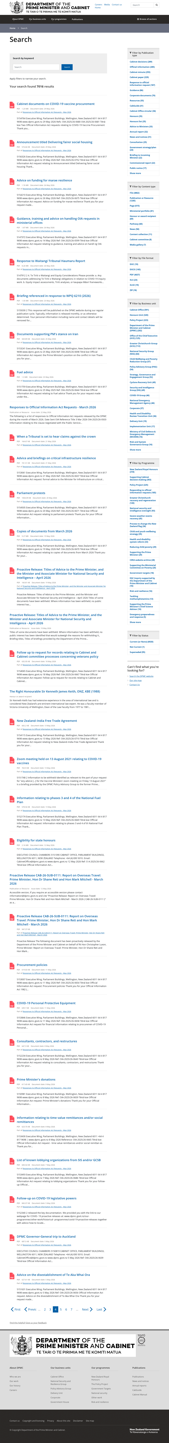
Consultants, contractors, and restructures (47, 1041)
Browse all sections (148, 19)
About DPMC (18, 19)
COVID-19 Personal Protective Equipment (46, 1003)
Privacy (50, 1420)
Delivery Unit (57, 1393)
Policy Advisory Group (61, 1388)
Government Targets (101, 1388)
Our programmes (58, 19)
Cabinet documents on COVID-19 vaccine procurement (56, 104)
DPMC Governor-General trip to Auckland (46, 1236)
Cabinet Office (57, 1376)
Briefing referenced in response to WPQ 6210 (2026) (54, 296)
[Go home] (50, 7)
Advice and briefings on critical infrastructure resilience (56, 458)
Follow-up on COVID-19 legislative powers (46, 1198)
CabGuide (137, 1390)
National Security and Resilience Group (61, 1383)
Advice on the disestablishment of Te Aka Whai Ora (53, 1275)
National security (99, 1393)
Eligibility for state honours (36, 840)
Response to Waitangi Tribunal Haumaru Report (51, 261)
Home (98, 7)
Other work (96, 1397)
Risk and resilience (100, 1402)
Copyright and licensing (33, 1420)
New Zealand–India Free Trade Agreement (47, 721)
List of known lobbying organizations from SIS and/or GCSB (59, 1160)
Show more (135, 173)
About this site (63, 1420)
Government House (60, 1402)
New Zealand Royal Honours (100, 1378)
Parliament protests (31, 493)
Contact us (117, 4)
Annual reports (139, 1385)
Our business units (37, 19)
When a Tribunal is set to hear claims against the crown (56, 436)
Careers (98, 4)
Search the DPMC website (141, 676)
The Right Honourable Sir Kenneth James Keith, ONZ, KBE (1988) (55, 691)
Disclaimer (78, 1420)
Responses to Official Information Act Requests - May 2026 (47, 112)
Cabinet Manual (139, 1394)
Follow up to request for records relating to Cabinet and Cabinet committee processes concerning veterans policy (57, 654)
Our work (14, 1381)
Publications (77, 19)
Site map (90, 1420)
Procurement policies (32, 965)
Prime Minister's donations (36, 1079)
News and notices (140, 1381)
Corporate (55, 1397)
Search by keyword (23, 58)
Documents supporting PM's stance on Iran (47, 334)
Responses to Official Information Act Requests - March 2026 (53, 407)
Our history (15, 1385)
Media (107, 4)
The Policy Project (99, 1384)
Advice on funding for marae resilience (44, 180)
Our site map (136, 680)
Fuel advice (25, 372)
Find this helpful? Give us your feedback (28, 1322)
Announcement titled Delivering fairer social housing (54, 142)
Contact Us (135, 684)
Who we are (15, 1376)
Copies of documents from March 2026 (44, 531)
